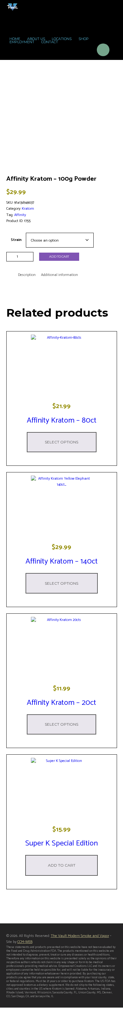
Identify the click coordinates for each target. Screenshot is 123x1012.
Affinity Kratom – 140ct (62, 561)
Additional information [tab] (59, 275)
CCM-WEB (24, 942)
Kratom (28, 209)
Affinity (20, 215)
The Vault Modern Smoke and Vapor (80, 936)
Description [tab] (27, 275)
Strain (16, 240)
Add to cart (59, 256)
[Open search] (85, 51)
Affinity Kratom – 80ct (62, 420)
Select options (61, 442)
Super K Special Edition (61, 843)
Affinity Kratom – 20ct (61, 703)
